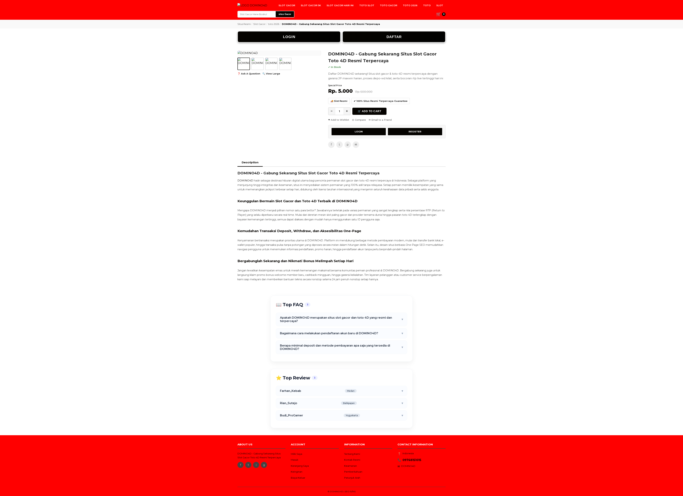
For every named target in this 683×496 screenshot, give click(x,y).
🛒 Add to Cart (369, 111)
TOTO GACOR (388, 5)
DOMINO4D (245, 180)
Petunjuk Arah (352, 477)
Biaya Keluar (298, 477)
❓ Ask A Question (248, 73)
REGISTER (415, 131)
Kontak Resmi (352, 459)
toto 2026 (273, 24)
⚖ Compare (359, 119)
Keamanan (350, 465)
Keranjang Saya (300, 465)
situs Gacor (285, 14)
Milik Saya (296, 453)
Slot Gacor (259, 24)
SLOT (439, 5)
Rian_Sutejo (341, 403)
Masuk (294, 459)
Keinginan (296, 471)
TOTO (427, 5)
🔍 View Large (271, 73)
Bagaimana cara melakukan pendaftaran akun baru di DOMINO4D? (341, 333)
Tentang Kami (352, 453)
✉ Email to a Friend (380, 119)
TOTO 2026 (410, 5)
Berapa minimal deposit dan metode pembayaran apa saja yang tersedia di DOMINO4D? (341, 347)
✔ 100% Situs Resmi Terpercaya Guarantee (380, 101)
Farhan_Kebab (341, 391)
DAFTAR (394, 37)
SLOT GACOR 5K (311, 5)
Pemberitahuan (353, 471)
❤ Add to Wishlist (338, 119)
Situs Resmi (244, 24)
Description (250, 162)
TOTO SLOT (366, 5)
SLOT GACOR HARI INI (340, 5)
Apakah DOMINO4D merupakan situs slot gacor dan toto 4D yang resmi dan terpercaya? (341, 319)
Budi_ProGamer (341, 415)
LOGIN (289, 37)
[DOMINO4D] (252, 5)
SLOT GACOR (287, 5)
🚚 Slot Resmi (338, 101)
